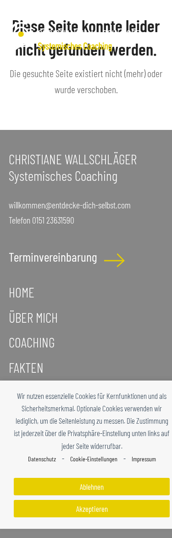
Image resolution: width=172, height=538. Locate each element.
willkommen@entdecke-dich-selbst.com (70, 204)
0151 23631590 (53, 219)
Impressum (144, 459)
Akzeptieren (92, 508)
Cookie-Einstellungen (93, 459)
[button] (158, 48)
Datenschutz (42, 459)
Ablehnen (92, 486)
